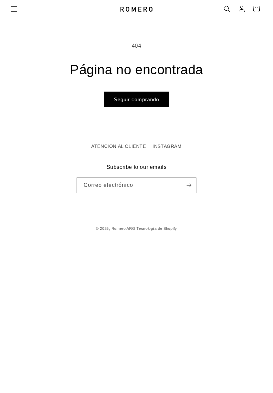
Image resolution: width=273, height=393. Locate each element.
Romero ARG (124, 228)
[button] (14, 9)
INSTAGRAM (166, 146)
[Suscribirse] (188, 185)
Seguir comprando (136, 99)
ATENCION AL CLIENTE (118, 146)
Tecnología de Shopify (156, 228)
